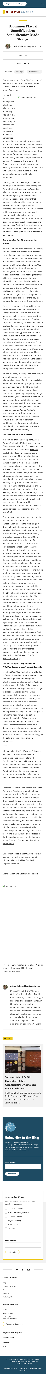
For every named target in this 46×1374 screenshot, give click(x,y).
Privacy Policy (11, 1359)
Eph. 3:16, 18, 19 (10, 658)
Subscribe (12, 1174)
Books (5, 1310)
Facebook (28, 63)
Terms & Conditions (23, 1363)
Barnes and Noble (19, 968)
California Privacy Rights (29, 1359)
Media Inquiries (8, 1297)
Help (4, 1290)
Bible (5, 164)
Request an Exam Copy (14, 4)
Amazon (6, 968)
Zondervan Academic (18, 12)
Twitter (25, 63)
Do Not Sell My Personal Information (23, 1361)
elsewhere (12, 685)
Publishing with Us (9, 1286)
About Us (6, 1293)
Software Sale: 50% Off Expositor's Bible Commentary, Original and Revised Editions (23, 1075)
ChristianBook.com (11, 971)
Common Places (34, 72)
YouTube (28, 1269)
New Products (8, 1313)
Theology (19, 72)
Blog (4, 1283)
